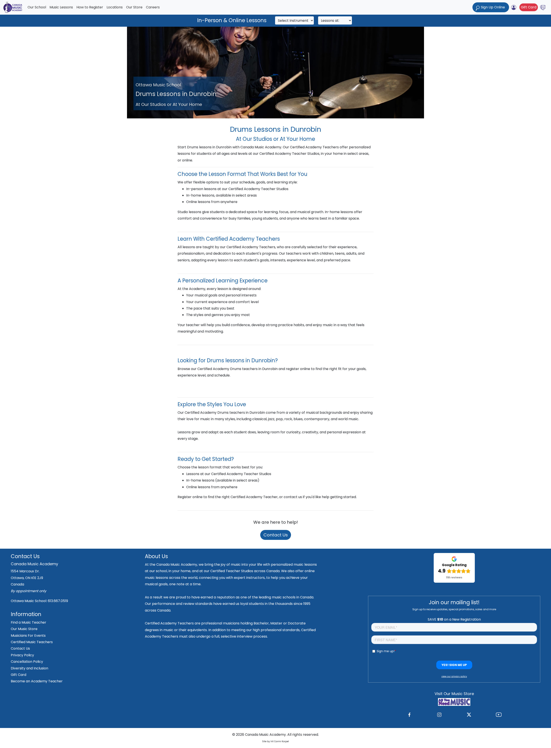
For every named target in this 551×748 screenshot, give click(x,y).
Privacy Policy (22, 655)
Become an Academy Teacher (37, 681)
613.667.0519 (58, 600)
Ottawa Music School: (29, 600)
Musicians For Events (28, 635)
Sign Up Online (493, 7)
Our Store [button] (134, 7)
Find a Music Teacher (28, 622)
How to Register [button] (89, 7)
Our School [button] (37, 7)
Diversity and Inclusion (29, 668)
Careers (153, 7)
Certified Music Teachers (32, 642)
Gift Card (528, 7)
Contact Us (275, 535)
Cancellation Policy (27, 661)
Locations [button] (115, 7)
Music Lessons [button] (61, 7)
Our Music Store (24, 628)
